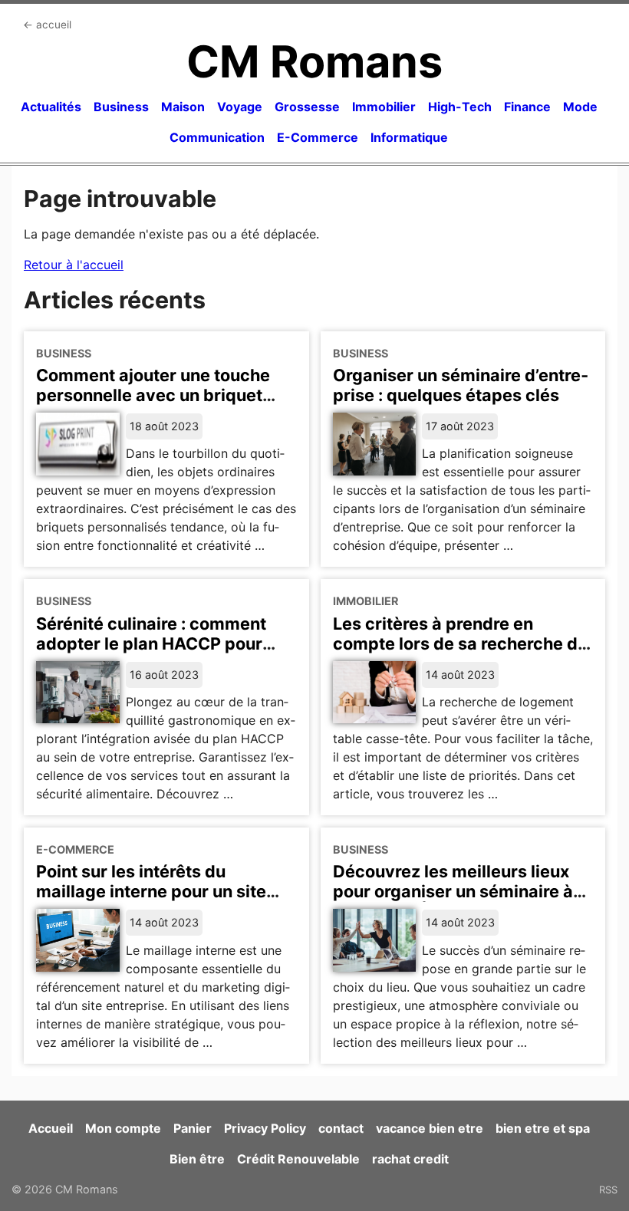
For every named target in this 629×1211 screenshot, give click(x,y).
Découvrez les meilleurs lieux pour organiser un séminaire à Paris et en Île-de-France (453, 891)
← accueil (47, 24)
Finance (527, 106)
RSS (608, 1189)
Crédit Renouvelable (298, 1159)
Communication (217, 137)
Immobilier (384, 106)
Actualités (51, 106)
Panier (192, 1128)
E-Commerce (317, 137)
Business (121, 106)
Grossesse (307, 106)
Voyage (239, 106)
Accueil (50, 1128)
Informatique (409, 137)
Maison (183, 106)
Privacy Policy (265, 1128)
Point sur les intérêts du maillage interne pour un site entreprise (151, 891)
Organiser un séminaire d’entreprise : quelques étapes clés (460, 385)
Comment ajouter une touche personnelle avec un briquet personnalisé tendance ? (153, 395)
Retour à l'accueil (73, 264)
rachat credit (410, 1159)
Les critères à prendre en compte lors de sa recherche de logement (460, 643)
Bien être (197, 1159)
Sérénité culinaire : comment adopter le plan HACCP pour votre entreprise (151, 643)
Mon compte (123, 1128)
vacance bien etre (429, 1128)
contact (341, 1128)
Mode (580, 106)
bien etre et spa (543, 1128)
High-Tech (460, 106)
